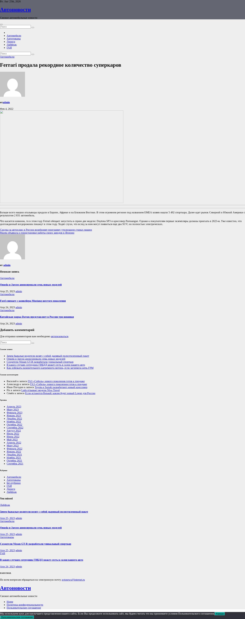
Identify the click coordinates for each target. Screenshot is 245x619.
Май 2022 (12, 439)
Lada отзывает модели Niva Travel (40, 390)
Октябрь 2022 (14, 424)
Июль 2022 (13, 433)
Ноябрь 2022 (14, 421)
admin (6, 102)
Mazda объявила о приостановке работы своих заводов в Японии (37, 232)
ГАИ (9, 47)
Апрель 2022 (14, 442)
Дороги (11, 41)
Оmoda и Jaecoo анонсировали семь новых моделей (31, 284)
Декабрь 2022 (14, 418)
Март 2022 (13, 445)
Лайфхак (12, 44)
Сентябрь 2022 (15, 427)
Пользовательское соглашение (24, 607)
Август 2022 (14, 430)
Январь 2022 (14, 451)
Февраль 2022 (14, 448)
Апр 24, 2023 (7, 566)
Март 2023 (13, 409)
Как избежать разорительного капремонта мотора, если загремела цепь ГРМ (50, 367)
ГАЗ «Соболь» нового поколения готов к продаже (56, 381)
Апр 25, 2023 (7, 518)
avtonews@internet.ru (73, 579)
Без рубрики (14, 483)
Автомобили (14, 35)
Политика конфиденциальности (25, 604)
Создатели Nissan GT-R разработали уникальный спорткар (40, 361)
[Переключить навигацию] (1, 24)
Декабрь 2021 (14, 454)
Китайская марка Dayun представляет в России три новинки (37, 316)
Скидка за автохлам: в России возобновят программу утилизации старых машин (46, 229)
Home (10, 601)
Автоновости (15, 10)
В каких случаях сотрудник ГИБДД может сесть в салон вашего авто (46, 364)
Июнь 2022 (13, 436)
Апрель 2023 (14, 406)
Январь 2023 (14, 415)
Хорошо (220, 613)
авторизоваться (59, 336)
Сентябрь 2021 (15, 463)
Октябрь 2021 (14, 460)
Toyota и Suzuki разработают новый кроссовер (61, 387)
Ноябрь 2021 (14, 457)
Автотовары (14, 38)
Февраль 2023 (14, 412)
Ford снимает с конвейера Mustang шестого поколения (33, 300)
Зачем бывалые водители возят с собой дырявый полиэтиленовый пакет (48, 355)
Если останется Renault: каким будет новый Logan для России (60, 393)
